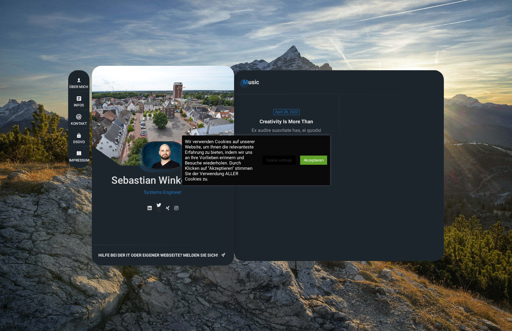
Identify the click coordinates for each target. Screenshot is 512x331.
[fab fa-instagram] (176, 208)
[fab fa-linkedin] (150, 208)
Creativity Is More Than (286, 121)
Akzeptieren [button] (314, 160)
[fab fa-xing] (167, 208)
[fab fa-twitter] (158, 208)
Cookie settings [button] (279, 160)
